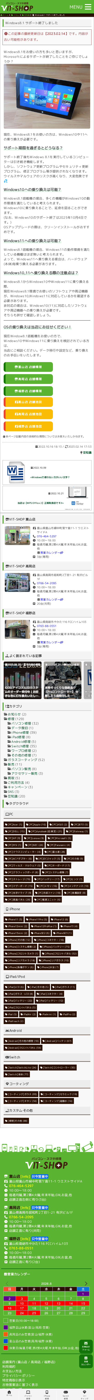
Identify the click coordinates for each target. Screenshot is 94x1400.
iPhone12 (61, 919)
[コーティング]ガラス (22, 1094)
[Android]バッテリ (58, 1040)
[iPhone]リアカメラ (21, 960)
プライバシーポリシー (18, 1375)
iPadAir (29, 1014)
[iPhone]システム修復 (22, 946)
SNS (11, 791)
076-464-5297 (46, 536)
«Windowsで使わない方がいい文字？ (50, 477)
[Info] (25, 1176)
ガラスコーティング (22, 760)
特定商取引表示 (13, 1380)
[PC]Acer (15, 824)
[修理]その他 (17, 1120)
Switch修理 (72, 664)
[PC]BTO (81, 824)
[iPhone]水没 (49, 967)
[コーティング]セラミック (60, 1094)
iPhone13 (70, 926)
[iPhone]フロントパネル (61, 953)
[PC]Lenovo (35, 838)
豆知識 (87, 452)
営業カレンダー (50, 553)
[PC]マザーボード (20, 886)
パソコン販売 (21, 769)
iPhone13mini (17, 933)
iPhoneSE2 (42, 933)
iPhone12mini (17, 926)
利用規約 (8, 1366)
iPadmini (49, 1014)
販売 (11, 764)
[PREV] (7, 1283)
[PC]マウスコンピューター (24, 851)
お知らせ (14, 714)
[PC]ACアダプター (20, 858)
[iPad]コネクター (51, 993)
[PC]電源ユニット (48, 899)
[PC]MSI (14, 845)
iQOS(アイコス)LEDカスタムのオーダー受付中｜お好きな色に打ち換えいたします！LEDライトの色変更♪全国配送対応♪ (22, 696)
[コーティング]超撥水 (58, 1101)
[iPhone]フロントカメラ (23, 953)
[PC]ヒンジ (74, 879)
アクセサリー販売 (24, 773)
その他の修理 (33, 664)
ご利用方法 (16, 782)
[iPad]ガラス (65, 987)
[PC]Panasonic (60, 845)
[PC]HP (14, 838)
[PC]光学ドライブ (19, 892)
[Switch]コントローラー (59, 1067)
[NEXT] (85, 1283)
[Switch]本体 (18, 1074)
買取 (11, 778)
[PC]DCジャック (49, 858)
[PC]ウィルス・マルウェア (24, 865)
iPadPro (69, 1014)
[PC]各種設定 (76, 892)
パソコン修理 (21, 723)
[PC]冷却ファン (49, 892)
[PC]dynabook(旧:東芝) (46, 831)
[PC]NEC (35, 845)
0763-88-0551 (46, 626)
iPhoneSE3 (64, 933)
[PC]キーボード (58, 865)
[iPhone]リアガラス (55, 960)
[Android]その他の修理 (23, 1040)
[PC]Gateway (78, 831)
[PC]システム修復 (56, 872)
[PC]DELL (16, 831)
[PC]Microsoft (60, 838)
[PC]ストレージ (19, 879)
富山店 (22, 1362)
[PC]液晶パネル (19, 899)
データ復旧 (19, 728)
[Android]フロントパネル (24, 1047)
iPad (12, 1014)
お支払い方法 (12, 1371)
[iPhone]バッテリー (56, 946)
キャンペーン (17, 787)
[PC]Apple (37, 824)
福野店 (49, 1362)
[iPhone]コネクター (50, 939)
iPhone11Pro (38, 919)
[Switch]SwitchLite (22, 1067)
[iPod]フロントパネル (22, 1007)
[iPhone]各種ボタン (21, 967)
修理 (11, 719)
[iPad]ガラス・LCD (20, 993)
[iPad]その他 (39, 987)
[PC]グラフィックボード (23, 872)
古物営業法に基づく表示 (20, 1384)
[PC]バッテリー (48, 879)
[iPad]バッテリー (20, 1000)
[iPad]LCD (16, 987)
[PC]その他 (75, 858)
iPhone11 (15, 919)
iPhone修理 (20, 732)
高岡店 (36, 1362)
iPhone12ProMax (45, 926)
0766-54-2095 (46, 583)
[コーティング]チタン (22, 1101)
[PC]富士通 (56, 851)
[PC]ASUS (59, 824)
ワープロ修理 (21, 750)
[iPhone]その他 (19, 939)
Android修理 (21, 741)
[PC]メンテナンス (76, 886)
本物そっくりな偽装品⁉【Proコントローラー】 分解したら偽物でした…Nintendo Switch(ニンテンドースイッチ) (62, 696)
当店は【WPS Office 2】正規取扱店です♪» (41, 503)
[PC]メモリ (48, 886)
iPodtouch (16, 1021)
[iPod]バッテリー (51, 1000)
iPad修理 (18, 737)
